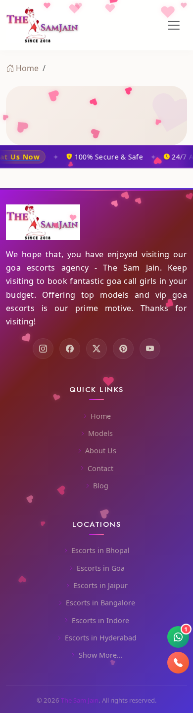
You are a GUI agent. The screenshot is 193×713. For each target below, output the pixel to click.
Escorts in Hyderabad (101, 637)
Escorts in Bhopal (100, 550)
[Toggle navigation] (173, 25)
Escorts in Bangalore (100, 602)
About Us (100, 450)
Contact (100, 468)
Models (100, 433)
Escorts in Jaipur (100, 585)
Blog (100, 485)
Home (27, 68)
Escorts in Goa (101, 568)
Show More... (101, 655)
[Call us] (178, 662)
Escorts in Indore (100, 620)
